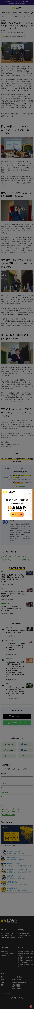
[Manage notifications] (30, 1006)
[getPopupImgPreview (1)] (17, 504)
